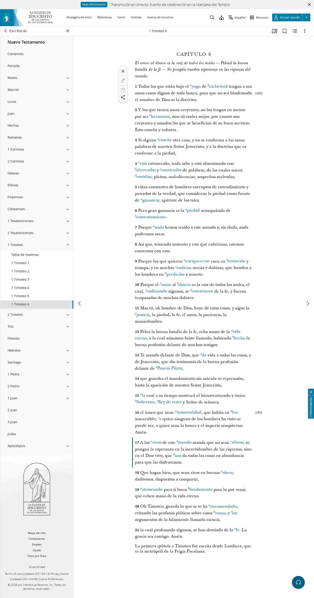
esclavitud (218, 86)
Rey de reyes (170, 402)
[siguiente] (307, 303)
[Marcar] (123, 80)
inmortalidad (189, 412)
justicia (143, 315)
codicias (184, 268)
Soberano (145, 402)
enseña (165, 140)
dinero (184, 285)
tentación (236, 261)
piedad (193, 210)
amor (166, 285)
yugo (196, 86)
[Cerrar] (123, 71)
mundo (184, 442)
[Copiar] (123, 90)
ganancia (150, 200)
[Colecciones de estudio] (274, 31)
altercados (146, 170)
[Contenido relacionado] (294, 31)
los (234, 513)
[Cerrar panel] (67, 30)
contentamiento (151, 217)
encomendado (223, 506)
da (204, 355)
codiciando (156, 291)
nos (178, 455)
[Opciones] (304, 31)
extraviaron (202, 291)
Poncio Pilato (169, 368)
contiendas (171, 170)
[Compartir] (123, 97)
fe (237, 530)
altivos (237, 442)
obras (228, 472)
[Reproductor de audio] (298, 582)
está (143, 163)
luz (235, 412)
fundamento (200, 489)
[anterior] (80, 303)
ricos (156, 442)
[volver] (5, 30)
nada (159, 227)
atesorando (152, 489)
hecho (239, 338)
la (143, 395)
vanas (220, 513)
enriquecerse (197, 261)
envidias (144, 177)
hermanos (160, 116)
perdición (175, 274)
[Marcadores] (284, 31)
